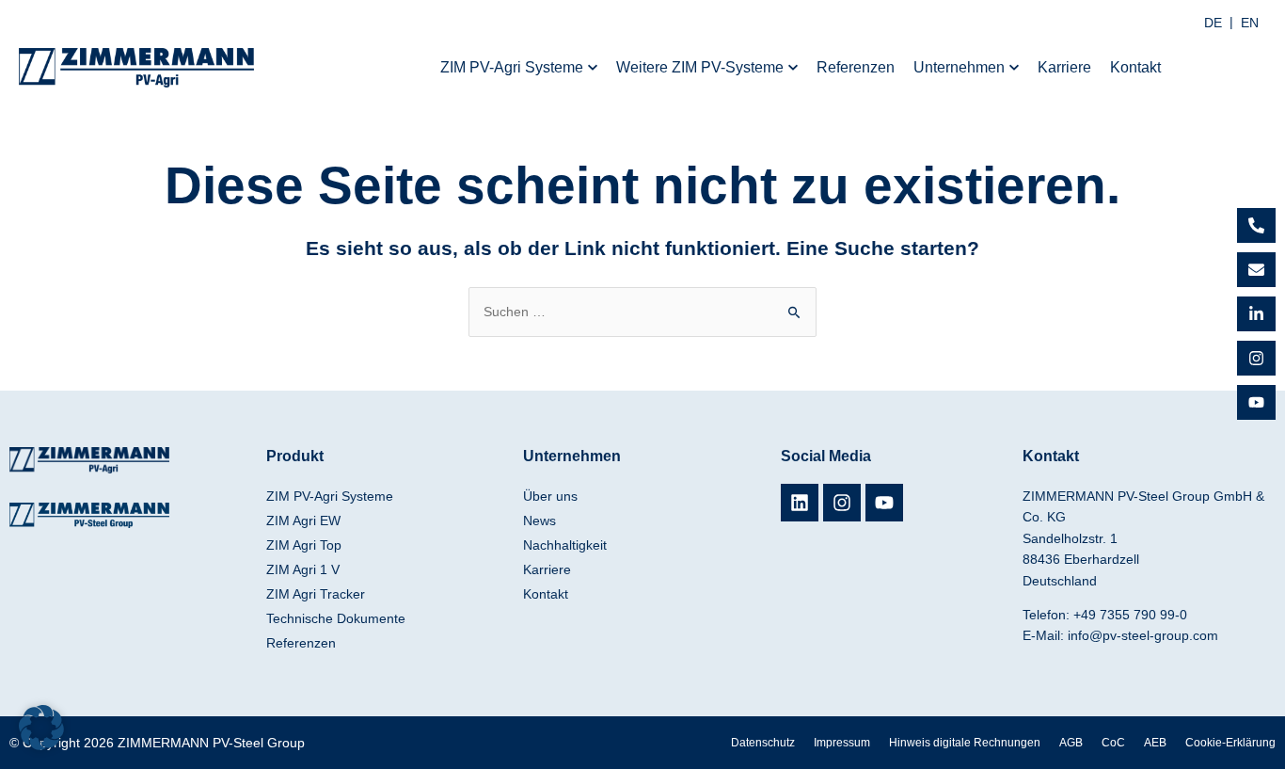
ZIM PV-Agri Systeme (329, 496)
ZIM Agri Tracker (315, 593)
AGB (1071, 742)
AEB (1155, 742)
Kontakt (545, 593)
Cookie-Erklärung (1230, 742)
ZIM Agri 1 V (303, 569)
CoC (1113, 742)
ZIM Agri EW (303, 520)
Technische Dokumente (335, 618)
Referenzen (301, 642)
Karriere (547, 569)
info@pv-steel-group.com (1143, 635)
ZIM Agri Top (303, 545)
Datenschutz (763, 742)
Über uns (550, 496)
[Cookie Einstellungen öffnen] (41, 745)
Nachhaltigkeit (565, 545)
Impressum (842, 742)
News (539, 520)
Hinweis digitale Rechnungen (964, 742)
